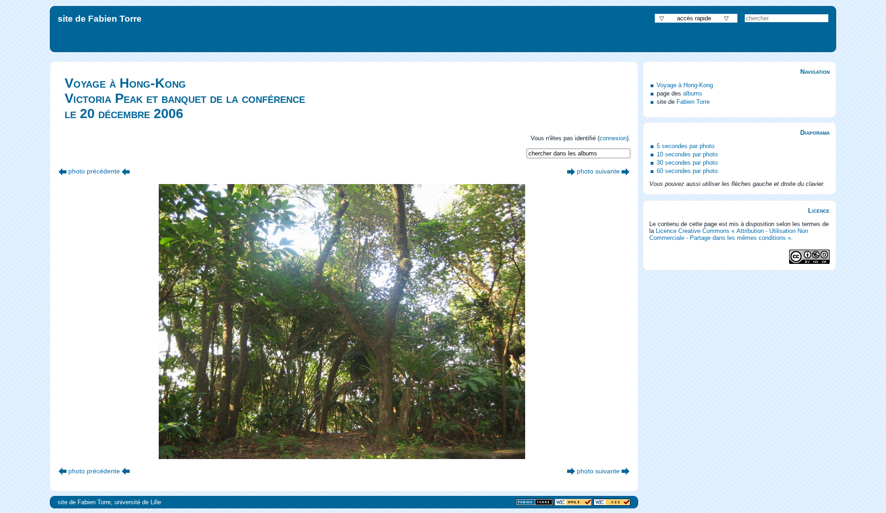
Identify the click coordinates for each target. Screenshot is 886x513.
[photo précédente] (62, 171)
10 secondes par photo (687, 154)
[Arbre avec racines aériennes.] (571, 171)
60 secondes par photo (687, 170)
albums (692, 93)
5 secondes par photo (685, 146)
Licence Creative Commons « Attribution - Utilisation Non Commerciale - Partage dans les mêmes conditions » (728, 234)
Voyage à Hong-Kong (685, 85)
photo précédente (94, 171)
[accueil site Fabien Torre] (534, 503)
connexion (613, 138)
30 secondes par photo (687, 162)
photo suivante (598, 171)
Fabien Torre (693, 101)
